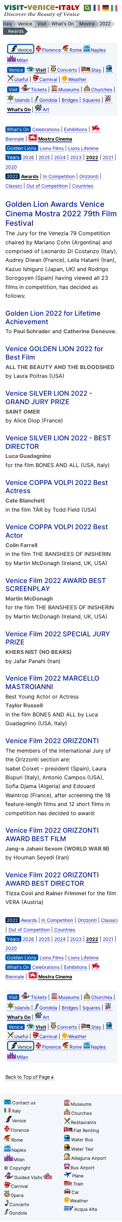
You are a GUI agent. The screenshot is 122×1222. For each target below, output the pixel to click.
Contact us (24, 1102)
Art (46, 109)
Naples (98, 50)
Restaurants (83, 1122)
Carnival (48, 79)
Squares (91, 100)
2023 (76, 157)
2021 (108, 157)
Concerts (67, 70)
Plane (78, 1175)
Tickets (39, 89)
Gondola (48, 100)
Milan (22, 60)
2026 (28, 157)
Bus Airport (82, 1167)
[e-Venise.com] (97, 8)
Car (75, 1192)
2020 (11, 167)
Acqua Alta (85, 1209)
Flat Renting (86, 1130)
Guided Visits (28, 1177)
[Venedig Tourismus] (105, 8)
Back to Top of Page (27, 1077)
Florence (51, 50)
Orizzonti (88, 176)
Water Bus (82, 1139)
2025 (44, 157)
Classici (13, 186)
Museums (68, 89)
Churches (101, 89)
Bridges (70, 100)
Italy (16, 1111)
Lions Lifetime (83, 148)
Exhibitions (75, 129)
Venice (19, 1120)
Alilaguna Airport (88, 1158)
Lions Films (52, 148)
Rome (75, 50)
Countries (82, 186)
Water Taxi (82, 1149)
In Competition (59, 176)
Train (78, 1184)
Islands (22, 100)
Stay (96, 70)
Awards (29, 920)
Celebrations (46, 129)
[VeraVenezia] (114, 8)
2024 (60, 157)
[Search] (87, 8)
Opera (17, 1195)
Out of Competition (47, 186)
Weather (77, 79)
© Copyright (17, 1168)
